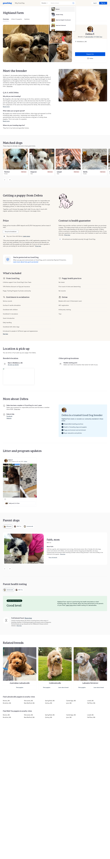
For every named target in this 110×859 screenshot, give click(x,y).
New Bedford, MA (29, 703)
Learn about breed (63, 687)
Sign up (103, 3)
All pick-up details (13, 364)
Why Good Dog (19, 3)
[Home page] (7, 3)
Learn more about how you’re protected (25, 262)
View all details (53, 557)
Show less (9, 86)
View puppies (19, 687)
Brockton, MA (7, 703)
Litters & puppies (16, 19)
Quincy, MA (48, 703)
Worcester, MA (28, 700)
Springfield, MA (50, 700)
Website (9, 418)
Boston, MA (6, 700)
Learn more (26, 236)
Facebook (9, 416)
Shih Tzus (99, 37)
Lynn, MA (69, 703)
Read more (6, 106)
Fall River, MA (91, 703)
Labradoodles (89, 37)
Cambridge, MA (71, 700)
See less (5, 334)
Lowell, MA (90, 700)
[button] (26, 43)
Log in (95, 3)
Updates (27, 19)
